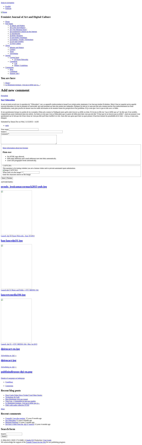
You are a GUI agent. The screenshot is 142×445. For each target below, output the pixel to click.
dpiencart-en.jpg (10, 348)
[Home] (4, 12)
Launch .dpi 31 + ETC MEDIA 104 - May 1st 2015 (19, 344)
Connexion (9, 386)
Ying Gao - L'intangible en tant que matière (20, 401)
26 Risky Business (16, 36)
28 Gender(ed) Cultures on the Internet (23, 32)
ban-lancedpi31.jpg (12, 240)
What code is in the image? (13, 172)
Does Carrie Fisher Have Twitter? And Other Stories (23, 395)
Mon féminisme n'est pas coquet (16, 399)
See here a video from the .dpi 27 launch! (19, 424)
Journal (7, 55)
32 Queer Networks (21, 59)
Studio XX (30, 440)
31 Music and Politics (17, 26)
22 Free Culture (15, 44)
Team (12, 51)
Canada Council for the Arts (36, 442)
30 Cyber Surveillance (17, 28)
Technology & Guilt (12, 397)
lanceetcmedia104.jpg (13, 294)
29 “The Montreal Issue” (18, 30)
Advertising (14, 53)
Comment (5, 134)
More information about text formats (15, 148)
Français (8, 8)
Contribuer (9, 382)
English (8, 6)
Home (7, 22)
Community (9, 67)
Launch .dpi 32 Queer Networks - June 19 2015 (18, 236)
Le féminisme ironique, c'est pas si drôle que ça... (22, 85)
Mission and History (17, 47)
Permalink (4, 96)
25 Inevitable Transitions (18, 38)
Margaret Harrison (11, 422)
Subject (4, 132)
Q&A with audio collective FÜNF (17, 405)
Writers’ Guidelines (21, 65)
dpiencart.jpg (8, 360)
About (7, 46)
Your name (5, 129)
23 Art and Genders (17, 42)
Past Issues (9, 24)
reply (7, 125)
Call (15, 63)
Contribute (13, 61)
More (3, 409)
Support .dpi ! (14, 73)
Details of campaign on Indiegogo (13, 378)
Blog (11, 69)
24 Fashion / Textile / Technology (21, 40)
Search (3, 434)
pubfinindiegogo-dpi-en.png (16, 371)
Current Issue (14, 57)
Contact (12, 49)
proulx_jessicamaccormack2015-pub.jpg (24, 186)
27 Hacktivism (15, 34)
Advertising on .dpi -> (8, 356)
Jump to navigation (7, 3)
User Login (47, 440)
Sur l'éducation (8, 100)
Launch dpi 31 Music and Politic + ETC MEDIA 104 (19, 290)
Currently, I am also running (15, 418)
